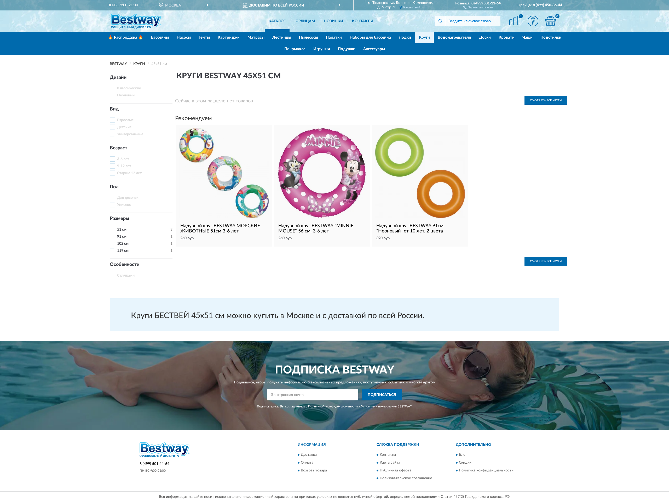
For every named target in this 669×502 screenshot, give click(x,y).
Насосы (184, 37)
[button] (478, 7)
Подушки (346, 49)
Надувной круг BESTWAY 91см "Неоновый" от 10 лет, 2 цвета (409, 229)
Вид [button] (114, 109)
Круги (424, 37)
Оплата (307, 462)
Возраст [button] (118, 148)
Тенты (204, 37)
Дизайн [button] (118, 77)
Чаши (527, 37)
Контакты (362, 21)
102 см (123, 244)
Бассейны (160, 37)
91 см (121, 236)
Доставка (309, 455)
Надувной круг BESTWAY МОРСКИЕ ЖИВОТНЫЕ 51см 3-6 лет (220, 229)
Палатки (334, 37)
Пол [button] (114, 187)
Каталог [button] (277, 21)
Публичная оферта (395, 470)
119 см (123, 251)
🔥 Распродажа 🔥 (125, 37)
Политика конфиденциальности (486, 470)
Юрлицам (305, 21)
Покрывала (294, 49)
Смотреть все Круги (546, 100)
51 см (121, 229)
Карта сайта (390, 462)
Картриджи (229, 37)
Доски (485, 37)
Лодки (405, 37)
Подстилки (550, 37)
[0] (550, 21)
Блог (463, 455)
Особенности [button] (125, 264)
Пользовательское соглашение (406, 478)
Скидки (465, 462)
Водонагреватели (454, 37)
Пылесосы (308, 37)
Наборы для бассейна (370, 37)
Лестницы (281, 37)
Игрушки (321, 49)
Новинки (333, 21)
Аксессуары (374, 49)
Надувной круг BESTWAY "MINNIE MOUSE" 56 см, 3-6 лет (315, 229)
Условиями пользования (379, 406)
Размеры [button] (119, 218)
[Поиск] (440, 21)
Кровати (507, 37)
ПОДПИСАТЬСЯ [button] (382, 395)
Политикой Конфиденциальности (333, 406)
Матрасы (255, 37)
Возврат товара (314, 470)
